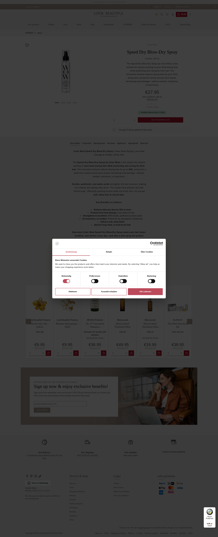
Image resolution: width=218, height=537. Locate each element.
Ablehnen (73, 292)
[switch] (94, 281)
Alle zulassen (145, 292)
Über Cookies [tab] (147, 252)
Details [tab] (109, 252)
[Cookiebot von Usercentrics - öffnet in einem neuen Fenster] (152, 243)
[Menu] (213, 508)
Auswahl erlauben (109, 292)
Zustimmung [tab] (71, 252)
